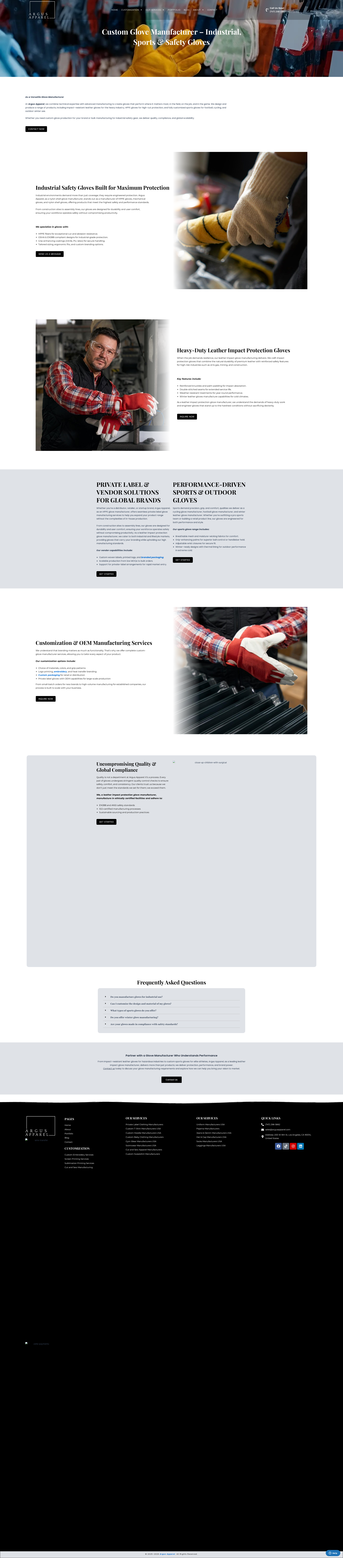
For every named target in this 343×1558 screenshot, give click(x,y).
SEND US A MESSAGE (49, 254)
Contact (212, 10)
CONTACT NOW (36, 129)
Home (114, 10)
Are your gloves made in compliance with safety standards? (144, 1024)
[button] (171, 997)
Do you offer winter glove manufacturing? (134, 1017)
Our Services (153, 10)
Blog (187, 10)
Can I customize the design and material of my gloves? (140, 1003)
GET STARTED (106, 574)
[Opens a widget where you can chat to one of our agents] (333, 1553)
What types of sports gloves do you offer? (133, 1010)
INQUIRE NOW (187, 416)
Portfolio (174, 10)
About (197, 10)
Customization (130, 10)
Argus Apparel (167, 1554)
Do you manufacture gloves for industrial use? (136, 996)
